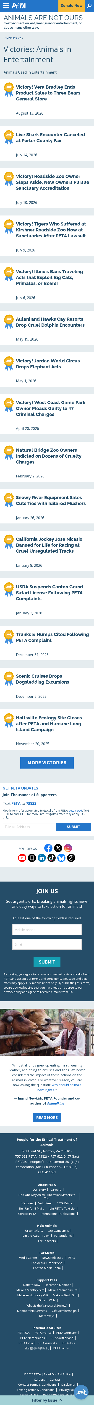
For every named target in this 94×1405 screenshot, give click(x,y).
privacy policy (12, 992)
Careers (55, 1189)
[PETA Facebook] (48, 848)
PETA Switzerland (61, 1338)
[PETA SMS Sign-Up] (32, 858)
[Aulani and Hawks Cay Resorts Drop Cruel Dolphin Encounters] (47, 328)
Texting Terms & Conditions (36, 1390)
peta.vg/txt (75, 811)
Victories (28, 1203)
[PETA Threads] (71, 858)
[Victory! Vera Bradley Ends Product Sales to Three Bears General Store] (47, 99)
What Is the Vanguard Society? (47, 1305)
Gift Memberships (64, 1311)
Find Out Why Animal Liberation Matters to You (46, 1196)
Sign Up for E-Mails (31, 1208)
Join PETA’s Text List (62, 1208)
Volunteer (45, 1203)
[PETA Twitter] (58, 848)
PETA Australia (47, 1343)
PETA (16, 803)
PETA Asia (68, 1343)
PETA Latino (61, 1348)
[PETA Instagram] (68, 848)
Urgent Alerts (34, 1230)
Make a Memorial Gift (62, 1290)
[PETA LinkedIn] (42, 858)
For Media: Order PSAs (46, 1263)
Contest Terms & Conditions (37, 1384)
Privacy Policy (68, 1390)
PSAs (71, 1257)
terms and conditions (46, 979)
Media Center (28, 1257)
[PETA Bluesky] (61, 858)
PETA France (43, 1332)
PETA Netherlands (32, 1338)
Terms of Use (29, 1395)
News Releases (52, 1257)
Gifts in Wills (47, 1300)
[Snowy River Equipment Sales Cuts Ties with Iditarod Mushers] (47, 506)
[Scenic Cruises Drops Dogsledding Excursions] (47, 685)
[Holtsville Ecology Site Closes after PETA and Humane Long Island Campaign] (47, 729)
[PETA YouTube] (22, 858)
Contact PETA (27, 1213)
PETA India (26, 1343)
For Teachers (47, 1241)
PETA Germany (66, 1332)
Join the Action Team (36, 1235)
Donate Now (31, 1285)
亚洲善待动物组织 (37, 1348)
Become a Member (58, 1285)
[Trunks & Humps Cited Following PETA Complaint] (47, 643)
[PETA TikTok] (51, 858)
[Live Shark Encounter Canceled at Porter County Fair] (47, 143)
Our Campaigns (58, 1230)
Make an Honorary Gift (32, 1295)
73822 (31, 803)
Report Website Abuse (58, 1395)
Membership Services (32, 1311)
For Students (63, 1235)
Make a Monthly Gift (30, 1290)
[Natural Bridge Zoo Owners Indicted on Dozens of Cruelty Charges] (47, 462)
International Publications (58, 1213)
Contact (55, 1379)
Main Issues (13, 38)
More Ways (47, 1316)
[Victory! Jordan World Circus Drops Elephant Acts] (47, 369)
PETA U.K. (24, 1332)
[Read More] (47, 1067)
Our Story (39, 1189)
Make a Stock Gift (65, 1295)
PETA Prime (64, 1203)
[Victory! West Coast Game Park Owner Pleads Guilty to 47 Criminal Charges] (47, 414)
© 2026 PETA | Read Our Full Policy (47, 1374)
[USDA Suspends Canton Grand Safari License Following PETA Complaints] (47, 598)
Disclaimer (68, 1384)
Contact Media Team (47, 1268)
